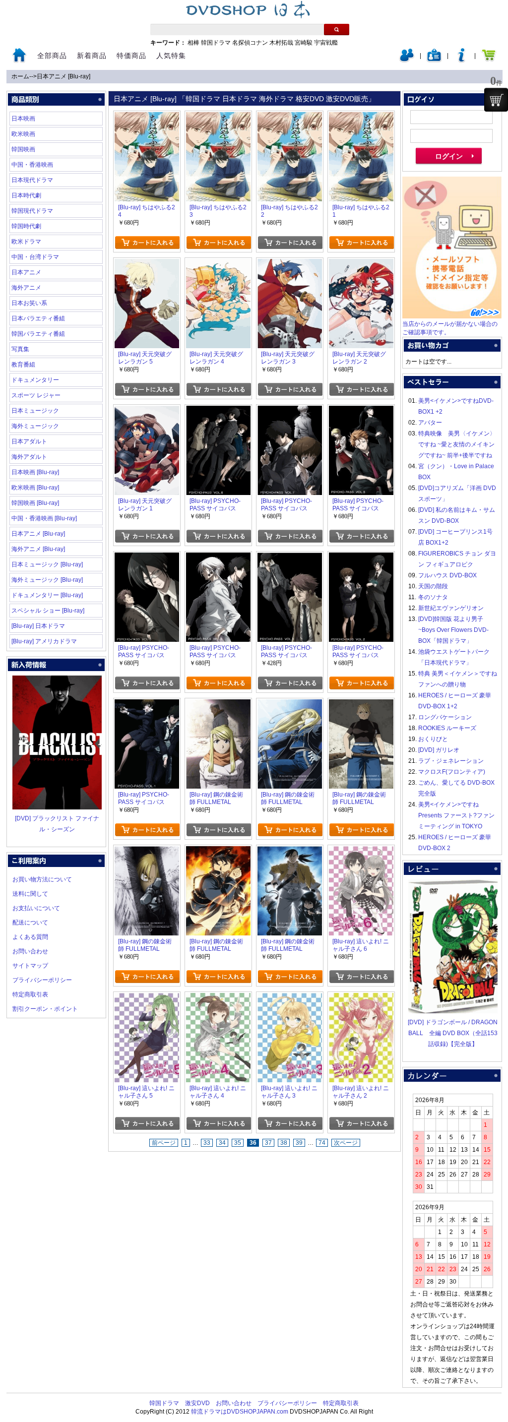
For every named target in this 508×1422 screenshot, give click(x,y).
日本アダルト (29, 441)
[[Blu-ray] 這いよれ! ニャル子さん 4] (218, 998)
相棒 (193, 42)
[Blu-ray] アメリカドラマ (44, 641)
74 (321, 1142)
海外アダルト (29, 456)
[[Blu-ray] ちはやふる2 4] (147, 117)
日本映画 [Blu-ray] (35, 472)
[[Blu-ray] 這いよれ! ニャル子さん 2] (361, 998)
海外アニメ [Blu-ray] (38, 549)
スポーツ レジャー (36, 395)
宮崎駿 (304, 42)
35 (237, 1142)
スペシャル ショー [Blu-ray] (47, 610)
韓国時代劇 (26, 226)
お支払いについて (36, 908)
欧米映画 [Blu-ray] (35, 487)
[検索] (336, 29)
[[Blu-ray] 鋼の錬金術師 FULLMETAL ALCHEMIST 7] (147, 851)
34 (222, 1142)
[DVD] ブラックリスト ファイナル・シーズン (57, 824)
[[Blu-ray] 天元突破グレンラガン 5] (147, 264)
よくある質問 (30, 936)
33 (206, 1142)
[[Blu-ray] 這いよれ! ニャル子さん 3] (289, 998)
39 (299, 1142)
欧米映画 (23, 133)
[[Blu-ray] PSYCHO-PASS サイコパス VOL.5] (147, 558)
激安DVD (197, 1403)
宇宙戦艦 (326, 42)
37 (268, 1142)
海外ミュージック (35, 426)
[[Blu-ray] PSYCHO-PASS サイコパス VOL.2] (361, 558)
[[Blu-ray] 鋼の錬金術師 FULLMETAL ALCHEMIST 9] (289, 704)
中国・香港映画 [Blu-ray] (44, 518)
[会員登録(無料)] (434, 60)
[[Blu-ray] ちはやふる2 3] (218, 117)
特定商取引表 (30, 994)
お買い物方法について (42, 879)
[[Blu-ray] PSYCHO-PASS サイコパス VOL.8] (218, 411)
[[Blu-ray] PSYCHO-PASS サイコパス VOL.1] (147, 704)
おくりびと (433, 739)
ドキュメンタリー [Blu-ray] (47, 595)
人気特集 (171, 56)
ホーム (20, 76)
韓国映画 (23, 149)
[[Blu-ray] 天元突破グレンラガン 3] (289, 264)
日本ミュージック (35, 410)
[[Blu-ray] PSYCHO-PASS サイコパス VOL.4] (218, 558)
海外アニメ (26, 287)
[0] (496, 100)
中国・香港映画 (32, 164)
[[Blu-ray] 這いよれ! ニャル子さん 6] (361, 851)
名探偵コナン (250, 42)
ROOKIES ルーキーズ (447, 728)
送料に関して (30, 893)
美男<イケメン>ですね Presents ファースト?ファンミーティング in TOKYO (456, 815)
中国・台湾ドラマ (35, 256)
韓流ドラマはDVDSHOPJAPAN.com (239, 1411)
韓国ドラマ (216, 42)
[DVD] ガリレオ (438, 749)
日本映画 (23, 118)
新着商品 (92, 56)
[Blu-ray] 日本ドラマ (38, 625)
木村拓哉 (281, 42)
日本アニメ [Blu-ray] (63, 76)
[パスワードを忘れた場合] (461, 60)
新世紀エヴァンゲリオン (451, 608)
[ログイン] (407, 60)
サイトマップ (30, 965)
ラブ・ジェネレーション (451, 760)
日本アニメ (26, 272)
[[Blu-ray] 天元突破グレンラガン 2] (361, 264)
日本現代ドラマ (32, 180)
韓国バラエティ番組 (38, 333)
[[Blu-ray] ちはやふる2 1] (361, 117)
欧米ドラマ (26, 241)
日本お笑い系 (29, 303)
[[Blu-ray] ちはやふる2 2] (289, 117)
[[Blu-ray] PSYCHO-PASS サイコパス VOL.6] (361, 411)
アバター (430, 422)
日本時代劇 (26, 195)
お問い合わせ (30, 951)
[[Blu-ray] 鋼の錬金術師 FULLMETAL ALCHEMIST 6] (218, 851)
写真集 (20, 349)
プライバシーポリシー (42, 980)
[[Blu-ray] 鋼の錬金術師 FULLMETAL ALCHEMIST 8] (361, 704)
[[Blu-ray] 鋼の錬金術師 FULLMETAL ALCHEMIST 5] (289, 851)
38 (283, 1142)
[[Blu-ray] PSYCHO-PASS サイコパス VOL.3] (289, 558)
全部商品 (52, 56)
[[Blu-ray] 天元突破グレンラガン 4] (218, 264)
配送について (30, 922)
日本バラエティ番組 (38, 318)
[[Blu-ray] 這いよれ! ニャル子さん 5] (147, 998)
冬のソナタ (433, 597)
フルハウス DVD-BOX (447, 575)
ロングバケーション (445, 717)
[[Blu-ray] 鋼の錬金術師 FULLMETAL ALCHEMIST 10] (218, 704)
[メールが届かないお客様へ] (452, 316)
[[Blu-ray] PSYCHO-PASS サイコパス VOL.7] (289, 411)
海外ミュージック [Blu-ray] (47, 579)
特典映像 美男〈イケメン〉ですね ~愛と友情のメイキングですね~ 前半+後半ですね (457, 444)
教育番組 (23, 364)
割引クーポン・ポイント (45, 1008)
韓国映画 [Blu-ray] (35, 502)
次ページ (346, 1142)
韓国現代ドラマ (32, 210)
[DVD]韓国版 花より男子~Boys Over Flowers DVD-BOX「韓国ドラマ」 (453, 630)
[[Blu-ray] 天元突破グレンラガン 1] (147, 411)
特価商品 (131, 56)
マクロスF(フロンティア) (451, 771)
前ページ (164, 1142)
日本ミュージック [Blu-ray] (47, 564)
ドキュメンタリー (35, 379)
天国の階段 (433, 586)
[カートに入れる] (147, 242)
